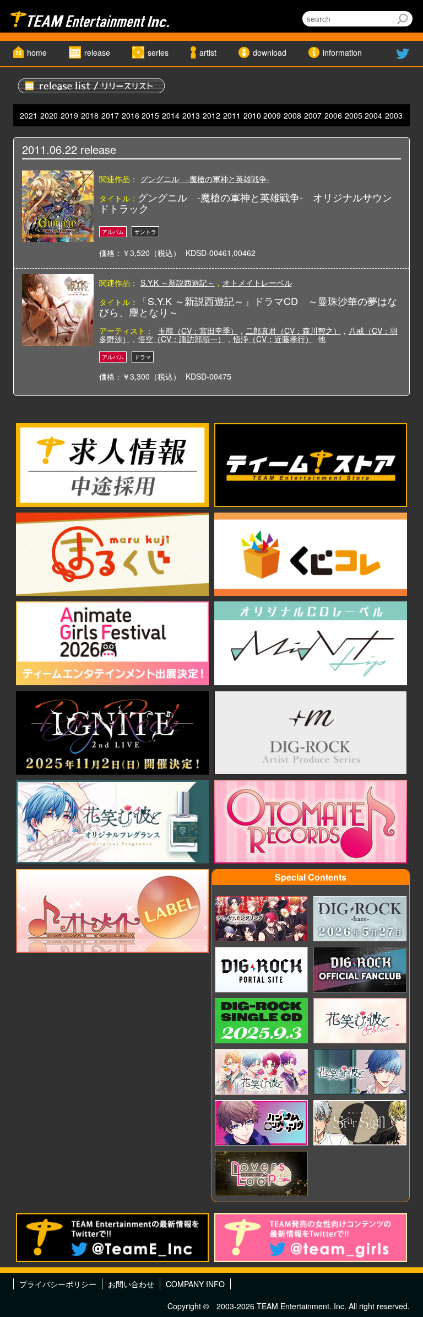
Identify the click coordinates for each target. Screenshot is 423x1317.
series (158, 52)
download (269, 52)
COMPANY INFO (195, 1283)
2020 (49, 115)
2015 (150, 115)
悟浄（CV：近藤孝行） (273, 338)
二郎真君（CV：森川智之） (293, 330)
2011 (232, 115)
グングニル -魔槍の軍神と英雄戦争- (204, 178)
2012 (211, 115)
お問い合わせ (131, 1283)
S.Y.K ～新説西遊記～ (177, 282)
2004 (373, 115)
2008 (292, 115)
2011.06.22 (49, 149)
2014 (171, 115)
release (97, 52)
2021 (28, 115)
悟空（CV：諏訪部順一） (181, 338)
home (37, 52)
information (342, 52)
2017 (110, 115)
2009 (272, 115)
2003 (394, 115)
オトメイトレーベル (257, 282)
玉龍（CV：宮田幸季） (198, 330)
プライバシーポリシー (57, 1283)
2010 (252, 115)
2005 (353, 115)
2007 (313, 115)
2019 (69, 115)
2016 (130, 115)
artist (207, 52)
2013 (191, 115)
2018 (90, 115)
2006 (333, 115)
